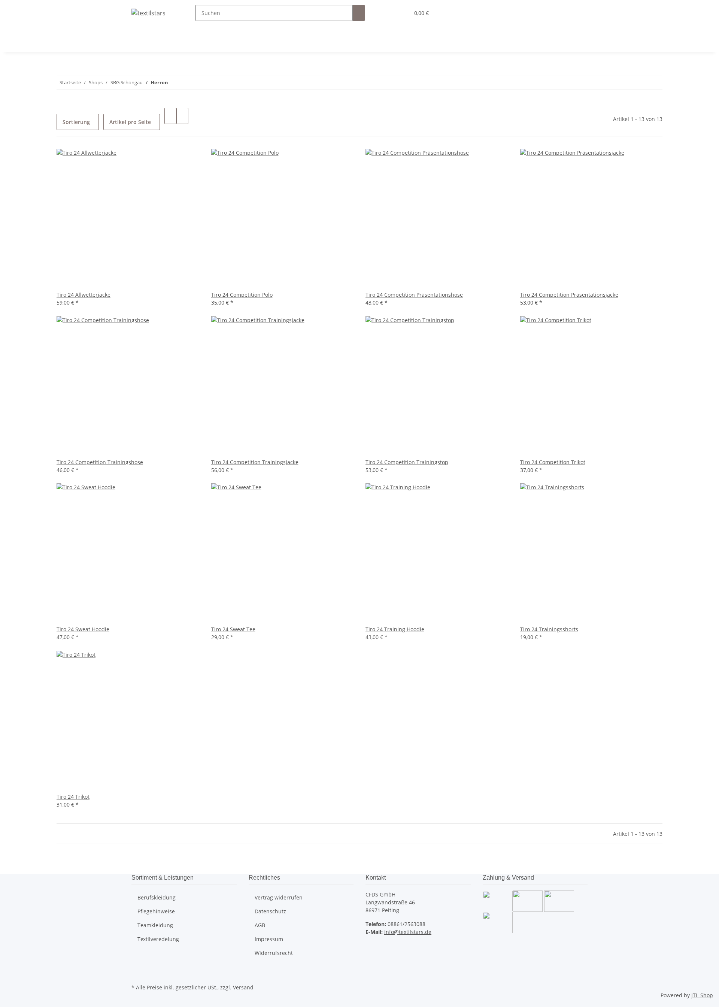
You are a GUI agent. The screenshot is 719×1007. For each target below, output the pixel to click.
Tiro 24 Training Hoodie (394, 629)
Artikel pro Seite (130, 122)
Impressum (269, 939)
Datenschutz (270, 911)
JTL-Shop (702, 995)
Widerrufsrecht (274, 952)
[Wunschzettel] (401, 13)
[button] (389, 13)
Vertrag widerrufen (279, 897)
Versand (243, 987)
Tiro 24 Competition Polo (242, 294)
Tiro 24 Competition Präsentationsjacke (569, 294)
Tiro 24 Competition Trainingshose (100, 462)
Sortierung (76, 122)
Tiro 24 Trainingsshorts (549, 629)
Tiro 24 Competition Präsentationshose (414, 294)
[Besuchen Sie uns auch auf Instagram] (137, 973)
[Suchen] (359, 13)
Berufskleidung (156, 897)
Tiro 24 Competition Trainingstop (406, 462)
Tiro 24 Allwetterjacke (83, 294)
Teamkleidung (155, 925)
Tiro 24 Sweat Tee (233, 629)
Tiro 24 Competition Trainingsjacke (254, 462)
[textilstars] (148, 12)
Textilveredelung (158, 939)
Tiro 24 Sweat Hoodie (83, 629)
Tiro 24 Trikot (73, 796)
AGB (260, 925)
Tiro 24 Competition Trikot (552, 462)
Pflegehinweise (156, 911)
